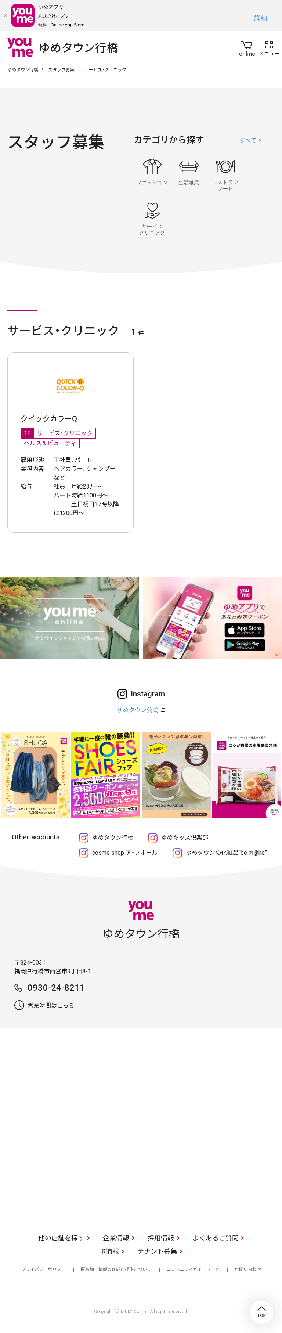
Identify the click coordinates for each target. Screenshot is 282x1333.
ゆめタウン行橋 (22, 69)
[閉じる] (5, 15)
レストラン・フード (225, 174)
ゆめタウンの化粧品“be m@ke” (226, 852)
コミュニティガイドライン (193, 1269)
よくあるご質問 (215, 1238)
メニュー (269, 47)
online (247, 47)
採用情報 (161, 1238)
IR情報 (109, 1251)
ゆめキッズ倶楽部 (184, 837)
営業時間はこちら (51, 1005)
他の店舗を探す (61, 1238)
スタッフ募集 (61, 69)
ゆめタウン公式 (137, 710)
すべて (247, 140)
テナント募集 (157, 1251)
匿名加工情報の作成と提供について (116, 1269)
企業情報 (116, 1238)
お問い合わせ (248, 1269)
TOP (261, 1312)
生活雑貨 (188, 174)
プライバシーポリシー (43, 1269)
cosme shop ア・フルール (125, 852)
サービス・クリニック (152, 218)
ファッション (152, 174)
